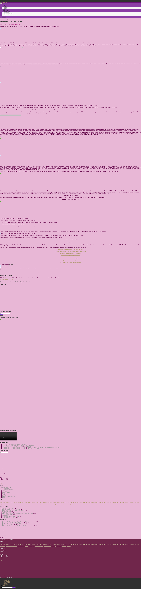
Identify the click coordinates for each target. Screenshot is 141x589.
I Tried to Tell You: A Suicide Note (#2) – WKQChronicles (12, 446)
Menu (1, 3)
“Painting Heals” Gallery (6, 487)
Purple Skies (6, 12)
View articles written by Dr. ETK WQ (6, 279)
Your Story (4, 17)
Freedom (51, 502)
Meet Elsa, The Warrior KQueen (33, 448)
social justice (4, 467)
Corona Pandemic (18, 502)
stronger (40, 504)
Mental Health (17, 268)
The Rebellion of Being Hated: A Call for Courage (17, 444)
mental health (82, 502)
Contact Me (4, 16)
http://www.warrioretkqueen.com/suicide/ (70, 258)
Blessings (3, 502)
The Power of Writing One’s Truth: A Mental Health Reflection (13, 522)
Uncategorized (4, 469)
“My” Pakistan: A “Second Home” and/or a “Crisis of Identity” (13, 510)
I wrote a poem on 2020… (6, 512)
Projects (3, 9)
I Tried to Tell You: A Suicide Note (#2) (27, 445)
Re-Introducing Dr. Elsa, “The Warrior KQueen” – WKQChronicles (14, 447)
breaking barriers (10, 502)
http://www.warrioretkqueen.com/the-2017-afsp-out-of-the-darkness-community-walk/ (70, 251)
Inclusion (3, 460)
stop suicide (46, 268)
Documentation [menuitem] (7, 581)
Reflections (4, 6)
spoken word (26, 504)
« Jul (1, 483)
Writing (3, 471)
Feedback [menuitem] (6, 584)
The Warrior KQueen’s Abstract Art (10, 15)
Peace (139, 502)
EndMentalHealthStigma (40, 502)
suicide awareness (52, 268)
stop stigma (42, 268)
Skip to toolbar (2, 578)
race (3, 465)
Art (2, 457)
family (49, 502)
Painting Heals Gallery (6, 11)
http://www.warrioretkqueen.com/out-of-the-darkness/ (70, 253)
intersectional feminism (60, 502)
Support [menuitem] (5, 583)
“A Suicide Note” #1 (27, 446)
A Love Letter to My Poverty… (7, 514)
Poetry (5, 8)
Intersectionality (12, 268)
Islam (3, 462)
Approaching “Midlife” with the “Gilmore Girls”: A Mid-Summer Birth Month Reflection (17, 521)
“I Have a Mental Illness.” (6, 511)
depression (29, 502)
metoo (123, 502)
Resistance (11, 504)
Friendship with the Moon (8, 13)
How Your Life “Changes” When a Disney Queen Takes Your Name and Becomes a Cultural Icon (44, 447)
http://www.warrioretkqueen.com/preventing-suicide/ (70, 255)
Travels (3, 468)
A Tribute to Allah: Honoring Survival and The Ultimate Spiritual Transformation (16, 525)
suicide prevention (59, 268)
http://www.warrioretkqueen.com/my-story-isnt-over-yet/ (70, 262)
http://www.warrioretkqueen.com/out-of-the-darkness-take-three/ (70, 249)
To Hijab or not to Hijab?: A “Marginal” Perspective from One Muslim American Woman (17, 513)
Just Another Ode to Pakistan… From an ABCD (10, 516)
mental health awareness (35, 268)
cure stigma (24, 502)
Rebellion (8, 504)
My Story (4, 5)
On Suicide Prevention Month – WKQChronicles (10, 445)
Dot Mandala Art (7, 14)
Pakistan (133, 502)
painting (131, 502)
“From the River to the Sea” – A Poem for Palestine (11, 509)
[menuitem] (71, 587)
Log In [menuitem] (3, 585)
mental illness (118, 502)
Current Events (6, 268)
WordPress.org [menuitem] (7, 580)
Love (77, 502)
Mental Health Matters (112, 502)
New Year (126, 502)
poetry (1, 504)
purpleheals (3, 504)
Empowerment (33, 502)
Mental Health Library (6, 10)
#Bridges (1, 502)
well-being (26, 268)
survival (63, 504)
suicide (42, 504)
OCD (128, 502)
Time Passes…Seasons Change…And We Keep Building (12, 523)
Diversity (3, 459)
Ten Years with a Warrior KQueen (8, 524)
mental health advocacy (90, 502)
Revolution (15, 504)
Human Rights (54, 502)
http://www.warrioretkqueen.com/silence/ (70, 260)
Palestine (136, 502)
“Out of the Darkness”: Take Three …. (9, 517)
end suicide (46, 502)
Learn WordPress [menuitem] (7, 582)
